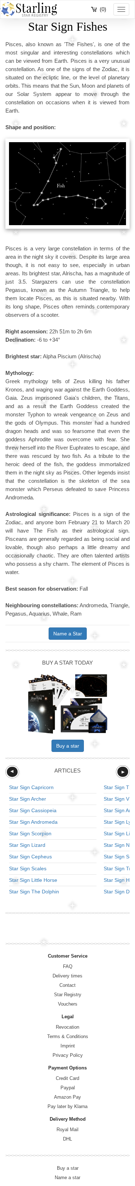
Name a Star (67, 633)
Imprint (67, 1046)
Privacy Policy (68, 1055)
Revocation (67, 1027)
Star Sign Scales (27, 868)
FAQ (67, 966)
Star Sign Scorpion (30, 833)
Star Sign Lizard (27, 845)
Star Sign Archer (27, 799)
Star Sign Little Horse (33, 880)
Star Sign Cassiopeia (33, 810)
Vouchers (67, 1004)
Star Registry (67, 994)
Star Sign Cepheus (30, 856)
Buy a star (67, 746)
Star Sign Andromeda (33, 822)
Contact (67, 985)
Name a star (67, 1177)
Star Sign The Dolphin (34, 891)
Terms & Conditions (67, 1036)
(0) (103, 9)
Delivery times (67, 976)
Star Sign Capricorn (31, 787)
